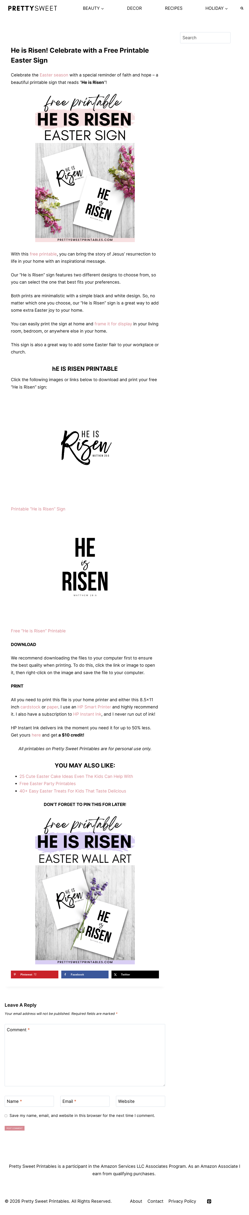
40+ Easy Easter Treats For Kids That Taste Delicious (72, 790)
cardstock (30, 706)
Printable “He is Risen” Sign (38, 508)
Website (126, 1101)
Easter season (54, 74)
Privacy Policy (182, 1201)
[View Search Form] (242, 8)
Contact (155, 1201)
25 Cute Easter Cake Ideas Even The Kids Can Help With (76, 776)
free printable (43, 253)
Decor (134, 8)
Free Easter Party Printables (47, 783)
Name (14, 1101)
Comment (18, 1029)
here (36, 735)
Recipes (173, 8)
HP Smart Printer (94, 706)
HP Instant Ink (87, 714)
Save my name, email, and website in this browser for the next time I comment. (82, 1115)
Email (69, 1101)
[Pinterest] (209, 1201)
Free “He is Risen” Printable (38, 630)
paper (52, 706)
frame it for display (113, 323)
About (136, 1201)
